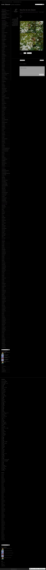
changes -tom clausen (9, 548)
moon (2, 104)
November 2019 (4, 291)
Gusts (2, 409)
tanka (2, 458)
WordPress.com (4, 371)
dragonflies (3, 54)
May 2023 (3, 275)
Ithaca (2, 421)
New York (16, 22)
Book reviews (3, 35)
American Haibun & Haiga (5, 25)
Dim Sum (3, 51)
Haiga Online (3, 177)
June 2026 (2, 475)
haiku (2, 70)
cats (1, 393)
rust (2, 130)
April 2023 (3, 276)
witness (15, 25)
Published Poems (4, 122)
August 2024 (2, 482)
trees (2, 153)
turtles (2, 463)
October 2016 (3, 321)
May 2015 (3, 335)
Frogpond (3, 232)
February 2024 (3, 487)
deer (2, 50)
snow (2, 137)
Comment (41, 74)
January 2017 (3, 317)
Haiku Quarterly (4, 225)
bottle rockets (3, 36)
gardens (31, 12)
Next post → (41, 60)
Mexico (3, 100)
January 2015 (3, 340)
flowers (29, 12)
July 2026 (3, 242)
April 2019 (3, 294)
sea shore (2, 449)
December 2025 (4, 252)
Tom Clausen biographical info (5, 148)
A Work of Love (3, 21)
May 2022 (2, 499)
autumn (3, 28)
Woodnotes (3, 213)
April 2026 (2, 477)
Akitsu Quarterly (4, 24)
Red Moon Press (4, 189)
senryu (3, 133)
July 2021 (3, 287)
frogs (2, 62)
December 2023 (3, 489)
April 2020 (2, 503)
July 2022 (3, 279)
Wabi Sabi (3, 157)
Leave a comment (42, 12)
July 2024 (3, 256)
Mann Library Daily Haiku (5, 185)
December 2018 (3, 508)
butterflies (3, 40)
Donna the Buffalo (4, 174)
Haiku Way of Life (3, 413)
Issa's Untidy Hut (4, 181)
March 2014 (3, 343)
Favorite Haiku (3, 55)
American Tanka (4, 169)
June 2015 (2, 531)
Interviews (3, 85)
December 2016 (3, 522)
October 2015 (3, 328)
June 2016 (3, 325)
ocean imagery (3, 107)
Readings (3, 126)
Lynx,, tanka (2, 426)
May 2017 (3, 313)
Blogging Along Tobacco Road (5, 170)
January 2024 (3, 264)
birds (2, 388)
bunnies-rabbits (3, 39)
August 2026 (3, 241)
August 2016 (3, 324)
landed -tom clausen (4, 16)
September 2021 (4, 286)
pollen (14, 24)
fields (2, 402)
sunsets (3, 145)
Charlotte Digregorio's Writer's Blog (6, 173)
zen (17, 25)
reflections (2, 446)
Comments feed (4, 370)
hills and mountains (3, 416)
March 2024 (3, 261)
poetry (12, 24)
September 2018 (4, 301)
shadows (3, 134)
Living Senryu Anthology (4, 184)
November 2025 (4, 253)
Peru (2, 115)
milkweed (2, 430)
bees (26, 12)
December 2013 (4, 347)
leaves (3, 92)
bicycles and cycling (4, 32)
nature (33, 12)
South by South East (4, 138)
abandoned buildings (3, 381)
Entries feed (2, 564)
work (16, 25)
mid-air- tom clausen (9, 557)
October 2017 (3, 309)
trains (2, 152)
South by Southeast (4, 228)
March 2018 (3, 305)
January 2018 (3, 306)
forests (2, 404)
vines (2, 156)
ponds (2, 442)
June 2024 (3, 257)
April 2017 (2, 519)
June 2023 (2, 494)
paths (2, 114)
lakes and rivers (4, 88)
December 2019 (4, 290)
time (17, 24)
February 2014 (3, 538)
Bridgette (5, 352)
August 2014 (2, 536)
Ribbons (3, 224)
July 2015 (3, 332)
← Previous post (22, 60)
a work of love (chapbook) (6, 355)
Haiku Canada (3, 217)
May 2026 (3, 245)
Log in (2, 367)
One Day (2, 435)
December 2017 (3, 515)
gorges (3, 66)
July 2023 (3, 272)
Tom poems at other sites (5, 149)
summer (16, 24)
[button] (28, 27)
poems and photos (4, 119)
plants (35, 12)
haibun (3, 69)
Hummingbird (3, 81)
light (12, 22)
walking (13, 25)
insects (3, 84)
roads (2, 447)
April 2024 (3, 260)
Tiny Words (3, 196)
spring (2, 454)
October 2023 (3, 268)
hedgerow (2, 414)
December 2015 (3, 527)
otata (2, 111)
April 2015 (3, 336)
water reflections (3, 466)
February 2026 (3, 249)
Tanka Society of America (5, 192)
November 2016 (4, 320)
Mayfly (3, 99)
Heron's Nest (3, 77)
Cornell (2, 397)
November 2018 (4, 298)
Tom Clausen (24, 12)
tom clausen (5, 4)
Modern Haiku (3, 103)
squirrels (3, 141)
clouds (3, 47)
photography (16, 23)
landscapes (3, 89)
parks (2, 437)
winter (2, 164)
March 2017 (2, 520)
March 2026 (2, 478)
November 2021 (4, 283)
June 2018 (3, 302)
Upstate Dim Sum (4, 200)
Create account (3, 562)
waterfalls (3, 160)
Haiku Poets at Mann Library (5, 73)
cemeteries (3, 43)
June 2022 (2, 498)
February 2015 (3, 339)
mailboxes (3, 96)
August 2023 (3, 271)
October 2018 (2, 510)
